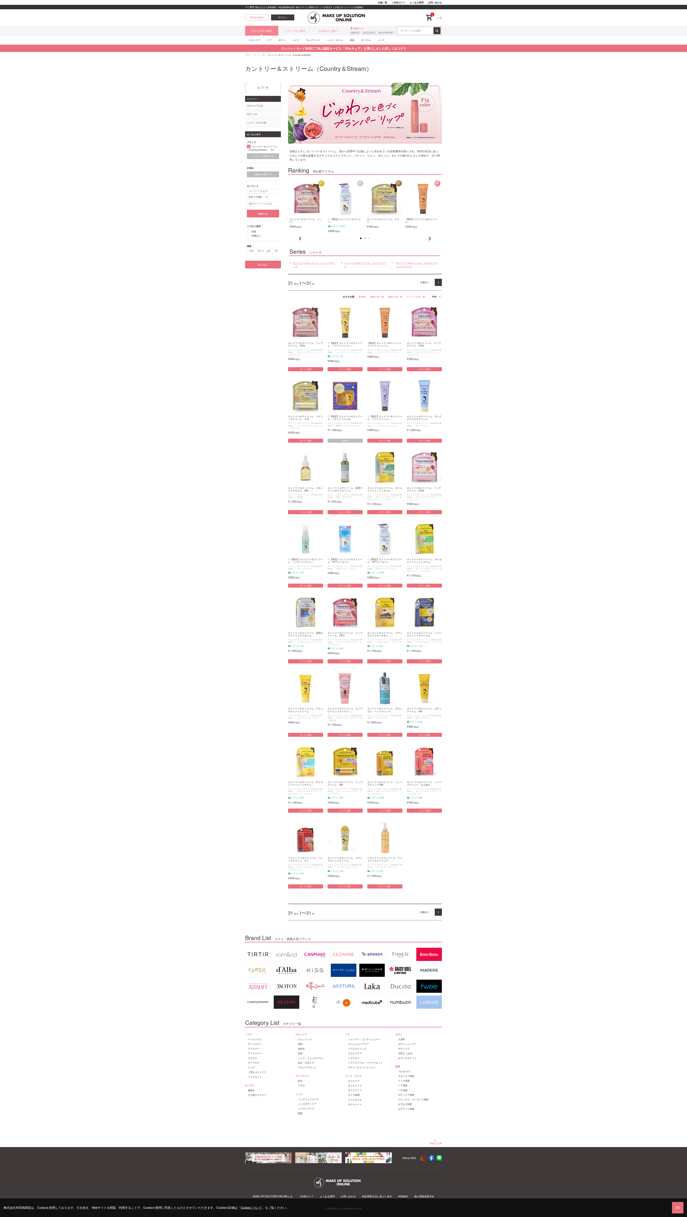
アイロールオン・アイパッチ (309, 641)
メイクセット (255, 1076)
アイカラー (253, 1048)
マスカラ (252, 1058)
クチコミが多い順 (415, 296)
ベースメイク (255, 1039)
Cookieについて (251, 1207)
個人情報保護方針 (424, 1196)
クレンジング (382, 717)
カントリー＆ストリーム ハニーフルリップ (314, 264)
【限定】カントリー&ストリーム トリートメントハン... (384, 344)
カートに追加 (305, 369)
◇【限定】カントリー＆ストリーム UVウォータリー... (345, 560)
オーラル (366, 40)
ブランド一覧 (258, 54)
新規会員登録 (257, 17)
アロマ (301, 1085)
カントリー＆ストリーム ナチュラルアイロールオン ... (384, 634)
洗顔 (300, 1044)
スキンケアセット (307, 1067)
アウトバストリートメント (362, 1067)
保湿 (300, 1053)
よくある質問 (417, 2)
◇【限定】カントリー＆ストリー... (344, 220)
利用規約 (403, 1196)
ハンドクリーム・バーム (347, 352)
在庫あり (424, 282)
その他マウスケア (257, 1095)
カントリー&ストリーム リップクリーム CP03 (424, 344)
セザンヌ (355, 32)
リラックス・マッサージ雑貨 (413, 1099)
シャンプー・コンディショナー (364, 1039)
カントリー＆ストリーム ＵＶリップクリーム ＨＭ (305, 417)
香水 (300, 1080)
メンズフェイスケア (308, 1099)
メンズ (380, 40)
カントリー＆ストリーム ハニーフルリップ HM (384, 783)
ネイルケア (354, 1080)
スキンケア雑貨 (406, 1076)
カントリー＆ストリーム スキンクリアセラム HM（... (305, 489)
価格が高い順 (395, 296)
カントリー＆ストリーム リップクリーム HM (345, 783)
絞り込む (263, 264)
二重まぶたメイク (257, 1072)
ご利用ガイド (398, 2)
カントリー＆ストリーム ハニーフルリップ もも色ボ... (424, 783)
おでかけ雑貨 (405, 1104)
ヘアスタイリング (357, 1048)
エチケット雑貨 (406, 1108)
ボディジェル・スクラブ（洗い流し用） (345, 718)
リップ (251, 1067)
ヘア (269, 40)
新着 (254, 231)
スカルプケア (355, 1053)
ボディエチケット (305, 568)
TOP (247, 54)
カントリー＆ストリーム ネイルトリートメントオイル (417, 264)
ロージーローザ (386, 32)
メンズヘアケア (306, 1108)
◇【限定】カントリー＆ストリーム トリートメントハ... (345, 344)
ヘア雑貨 (402, 1085)
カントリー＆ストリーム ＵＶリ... (383, 220)
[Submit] (436, 30)
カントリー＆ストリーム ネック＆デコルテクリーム (424, 417)
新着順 (362, 296)
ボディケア (404, 1048)
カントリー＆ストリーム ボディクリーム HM (424, 710)
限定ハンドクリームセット (348, 425)
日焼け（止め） (406, 1053)
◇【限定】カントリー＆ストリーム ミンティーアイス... (305, 560)
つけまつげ (404, 1071)
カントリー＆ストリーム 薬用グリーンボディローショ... (345, 489)
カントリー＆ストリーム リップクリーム (365, 264)
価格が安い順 (377, 296)
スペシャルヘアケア (358, 1044)
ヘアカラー (354, 1058)
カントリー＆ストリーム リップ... (305, 220)
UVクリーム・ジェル (345, 568)
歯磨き (251, 1090)
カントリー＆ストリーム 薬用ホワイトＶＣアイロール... (305, 634)
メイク (295, 40)
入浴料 (401, 1039)
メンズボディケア (307, 1104)
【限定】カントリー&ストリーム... (421, 220)
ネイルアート (355, 1090)
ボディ (281, 40)
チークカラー (255, 1044)
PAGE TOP (436, 1143)
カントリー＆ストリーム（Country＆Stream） (305, 495)
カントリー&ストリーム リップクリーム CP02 (424, 489)
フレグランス (313, 40)
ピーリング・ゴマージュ (387, 866)
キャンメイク (369, 32)
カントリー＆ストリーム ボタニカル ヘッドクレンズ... (384, 710)
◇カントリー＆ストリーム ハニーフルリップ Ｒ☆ (305, 859)
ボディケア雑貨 (406, 1094)
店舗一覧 (382, 2)
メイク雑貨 (404, 1080)
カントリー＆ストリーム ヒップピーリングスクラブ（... (345, 710)
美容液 (300, 496)
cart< (429, 14)
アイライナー (255, 1053)
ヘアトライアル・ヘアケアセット (365, 1062)
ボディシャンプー (407, 1044)
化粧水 (301, 1048)
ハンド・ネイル (335, 40)
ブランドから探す (295, 31)
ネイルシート (355, 1104)
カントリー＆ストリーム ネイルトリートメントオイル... (384, 489)
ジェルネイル (355, 1099)
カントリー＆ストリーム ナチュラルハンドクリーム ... (305, 710)
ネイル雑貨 (354, 1094)
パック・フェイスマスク (310, 1058)
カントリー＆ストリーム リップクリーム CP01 (345, 634)
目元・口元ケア (306, 1062)
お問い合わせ (435, 2)
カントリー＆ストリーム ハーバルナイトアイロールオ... (424, 634)
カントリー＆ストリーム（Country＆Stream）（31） (262, 148)
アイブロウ (253, 1062)
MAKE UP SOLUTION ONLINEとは (273, 1196)
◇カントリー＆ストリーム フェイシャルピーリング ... (384, 859)
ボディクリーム (422, 425)
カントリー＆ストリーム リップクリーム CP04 (305, 344)
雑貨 (352, 40)
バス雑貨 (402, 1090)
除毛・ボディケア (344, 496)
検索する (263, 213)
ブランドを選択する (263, 156)
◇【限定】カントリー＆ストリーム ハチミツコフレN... (345, 417)
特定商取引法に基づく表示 (377, 1196)
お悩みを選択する (263, 174)
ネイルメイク (355, 1085)
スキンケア (254, 40)
